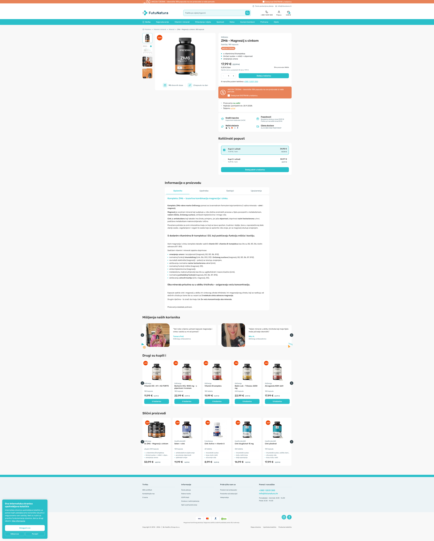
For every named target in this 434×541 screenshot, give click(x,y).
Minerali (171, 29)
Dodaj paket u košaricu (255, 170)
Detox (232, 22)
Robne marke (186, 494)
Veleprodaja (224, 497)
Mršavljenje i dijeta (203, 22)
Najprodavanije (162, 22)
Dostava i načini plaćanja (190, 501)
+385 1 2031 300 (251, 81)
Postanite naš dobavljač (228, 494)
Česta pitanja (186, 490)
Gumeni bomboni (247, 22)
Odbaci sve (15, 534)
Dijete (276, 22)
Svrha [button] (147, 22)
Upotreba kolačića (269, 527)
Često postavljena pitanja (264, 6)
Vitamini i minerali (182, 22)
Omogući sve (24, 528)
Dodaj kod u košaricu (278, 2)
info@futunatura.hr (285, 6)
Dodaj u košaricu (264, 76)
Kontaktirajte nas (148, 494)
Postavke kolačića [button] (285, 527)
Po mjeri (35, 534)
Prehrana (264, 22)
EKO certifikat (147, 490)
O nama (145, 497)
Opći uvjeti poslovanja (189, 505)
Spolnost (220, 22)
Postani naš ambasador (228, 490)
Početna (148, 29)
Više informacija (18, 521)
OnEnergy (224, 37)
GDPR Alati (185, 497)
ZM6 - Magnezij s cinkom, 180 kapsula (190, 29)
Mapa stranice (256, 527)
